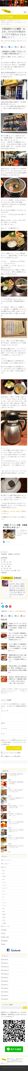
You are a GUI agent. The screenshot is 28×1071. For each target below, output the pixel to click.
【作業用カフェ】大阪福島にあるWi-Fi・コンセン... (16, 814)
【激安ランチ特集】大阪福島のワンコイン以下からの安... (16, 790)
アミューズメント (7, 860)
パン (3, 899)
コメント (4, 711)
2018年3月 (5, 999)
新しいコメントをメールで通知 (10, 753)
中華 (3, 908)
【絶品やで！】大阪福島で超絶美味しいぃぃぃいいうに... (16, 838)
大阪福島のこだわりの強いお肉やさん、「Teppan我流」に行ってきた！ (20, 690)
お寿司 (4, 876)
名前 (3, 723)
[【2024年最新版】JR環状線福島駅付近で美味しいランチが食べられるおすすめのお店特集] (4, 784)
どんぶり (4, 882)
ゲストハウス (6, 926)
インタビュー (6, 863)
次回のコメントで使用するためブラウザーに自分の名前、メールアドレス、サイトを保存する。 (13, 742)
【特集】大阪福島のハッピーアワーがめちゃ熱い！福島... (16, 806)
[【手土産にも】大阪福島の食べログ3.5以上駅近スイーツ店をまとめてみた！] (4, 800)
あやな (9, 779)
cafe (3, 873)
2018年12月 (6, 966)
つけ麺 (10, 611)
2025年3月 (5, 959)
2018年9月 (5, 977)
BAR (4, 870)
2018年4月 (5, 995)
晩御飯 (21, 611)
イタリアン (5, 885)
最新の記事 (18, 577)
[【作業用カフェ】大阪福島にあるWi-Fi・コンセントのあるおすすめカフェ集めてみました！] (4, 816)
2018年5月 (5, 992)
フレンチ (4, 902)
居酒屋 (4, 914)
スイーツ (4, 894)
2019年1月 (5, 963)
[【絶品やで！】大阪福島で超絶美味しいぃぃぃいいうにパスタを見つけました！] (4, 840)
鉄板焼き (4, 923)
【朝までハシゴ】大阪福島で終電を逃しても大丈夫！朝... (16, 822)
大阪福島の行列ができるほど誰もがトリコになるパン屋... (16, 846)
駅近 (24, 611)
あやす (9, 835)
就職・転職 (6, 937)
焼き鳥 (4, 920)
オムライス (5, 888)
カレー (4, 891)
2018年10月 (6, 974)
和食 (17, 611)
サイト (3, 734)
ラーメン (4, 905)
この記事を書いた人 (7, 577)
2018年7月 (5, 984)
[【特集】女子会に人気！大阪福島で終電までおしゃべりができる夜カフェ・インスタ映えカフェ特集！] (4, 832)
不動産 (4, 930)
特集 (4, 944)
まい (9, 803)
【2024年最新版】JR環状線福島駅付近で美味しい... (16, 782)
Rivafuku (11, 1067)
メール (4, 728)
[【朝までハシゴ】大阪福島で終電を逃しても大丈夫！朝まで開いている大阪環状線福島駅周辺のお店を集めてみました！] (4, 824)
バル (3, 896)
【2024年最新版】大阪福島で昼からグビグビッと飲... (16, 774)
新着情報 (5, 940)
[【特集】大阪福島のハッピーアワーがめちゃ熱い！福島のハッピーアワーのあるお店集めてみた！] (4, 808)
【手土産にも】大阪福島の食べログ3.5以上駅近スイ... (16, 798)
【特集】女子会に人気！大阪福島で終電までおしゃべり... (16, 830)
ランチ (14, 611)
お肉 (3, 879)
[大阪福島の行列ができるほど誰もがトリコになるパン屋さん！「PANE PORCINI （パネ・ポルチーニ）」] (4, 848)
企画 (4, 933)
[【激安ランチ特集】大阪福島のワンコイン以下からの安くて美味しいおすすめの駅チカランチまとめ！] (4, 792)
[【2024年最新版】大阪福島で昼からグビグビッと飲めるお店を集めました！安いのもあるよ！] (4, 776)
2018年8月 (5, 981)
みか (11, 581)
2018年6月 (5, 988)
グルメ (4, 867)
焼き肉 (4, 917)
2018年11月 (6, 970)
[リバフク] (7, 13)
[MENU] (25, 12)
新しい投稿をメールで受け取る (10, 756)
